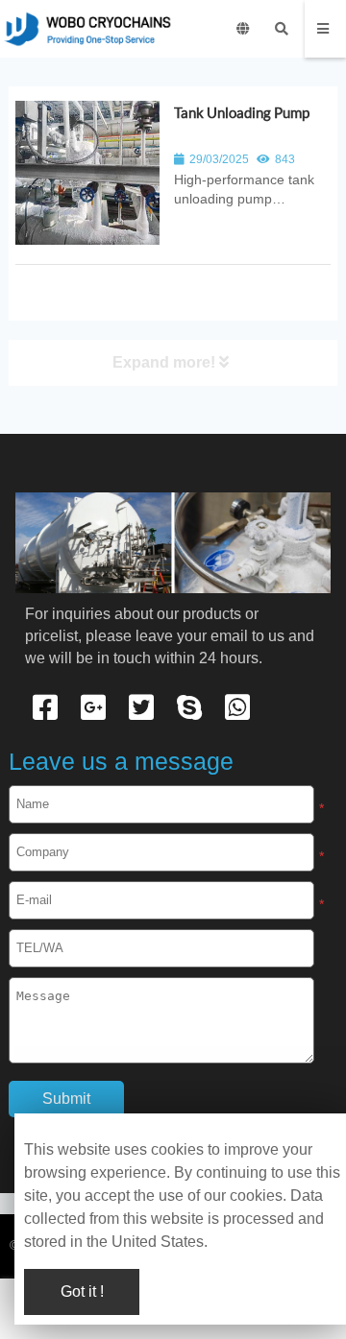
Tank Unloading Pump (241, 112)
